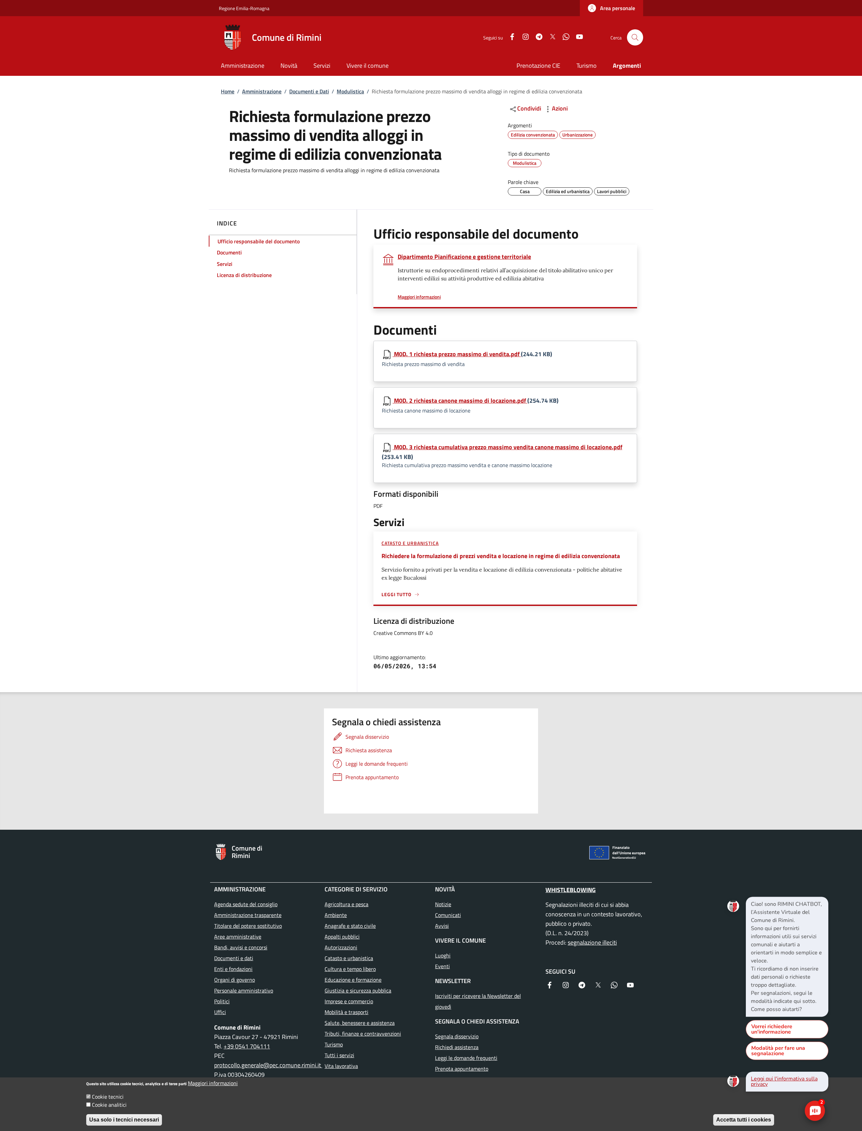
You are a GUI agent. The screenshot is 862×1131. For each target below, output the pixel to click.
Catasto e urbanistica (410, 543)
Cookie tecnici (108, 1097)
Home (227, 91)
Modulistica (350, 91)
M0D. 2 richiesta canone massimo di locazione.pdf (460, 400)
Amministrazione (261, 91)
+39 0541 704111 (247, 1046)
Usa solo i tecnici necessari (124, 1120)
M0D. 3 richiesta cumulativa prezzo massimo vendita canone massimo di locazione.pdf (507, 447)
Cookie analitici (109, 1105)
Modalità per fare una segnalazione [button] (778, 1050)
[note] (787, 957)
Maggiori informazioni (213, 1083)
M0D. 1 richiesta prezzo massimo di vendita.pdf (457, 354)
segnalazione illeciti (592, 942)
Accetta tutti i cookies (743, 1120)
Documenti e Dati (309, 91)
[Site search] (635, 37)
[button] (611, 8)
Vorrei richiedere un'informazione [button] (771, 1029)
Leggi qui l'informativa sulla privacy (784, 1081)
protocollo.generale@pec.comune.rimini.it (268, 1065)
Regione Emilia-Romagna (244, 8)
